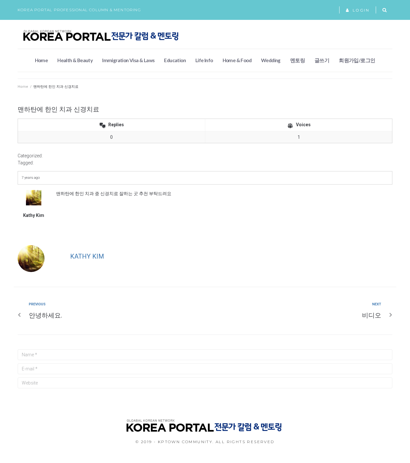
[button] (357, 10)
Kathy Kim (87, 256)
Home (23, 87)
